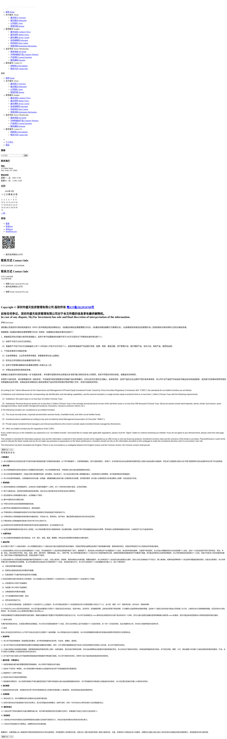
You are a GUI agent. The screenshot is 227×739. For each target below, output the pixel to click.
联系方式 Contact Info (19, 69)
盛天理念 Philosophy (18, 20)
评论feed (9, 229)
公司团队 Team (16, 23)
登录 (7, 224)
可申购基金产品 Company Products (24, 54)
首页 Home (10, 12)
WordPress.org (11, 231)
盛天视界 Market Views (19, 35)
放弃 (5, 450)
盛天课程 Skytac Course (19, 37)
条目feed (9, 226)
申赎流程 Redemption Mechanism (23, 46)
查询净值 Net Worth (18, 52)
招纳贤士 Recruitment (19, 66)
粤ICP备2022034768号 (80, 307)
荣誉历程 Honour (17, 26)
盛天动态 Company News (20, 32)
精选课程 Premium (17, 60)
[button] (68, 73)
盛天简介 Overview (18, 18)
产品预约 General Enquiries (21, 57)
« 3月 (3, 213)
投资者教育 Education (19, 40)
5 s (12, 450)
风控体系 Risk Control (19, 43)
